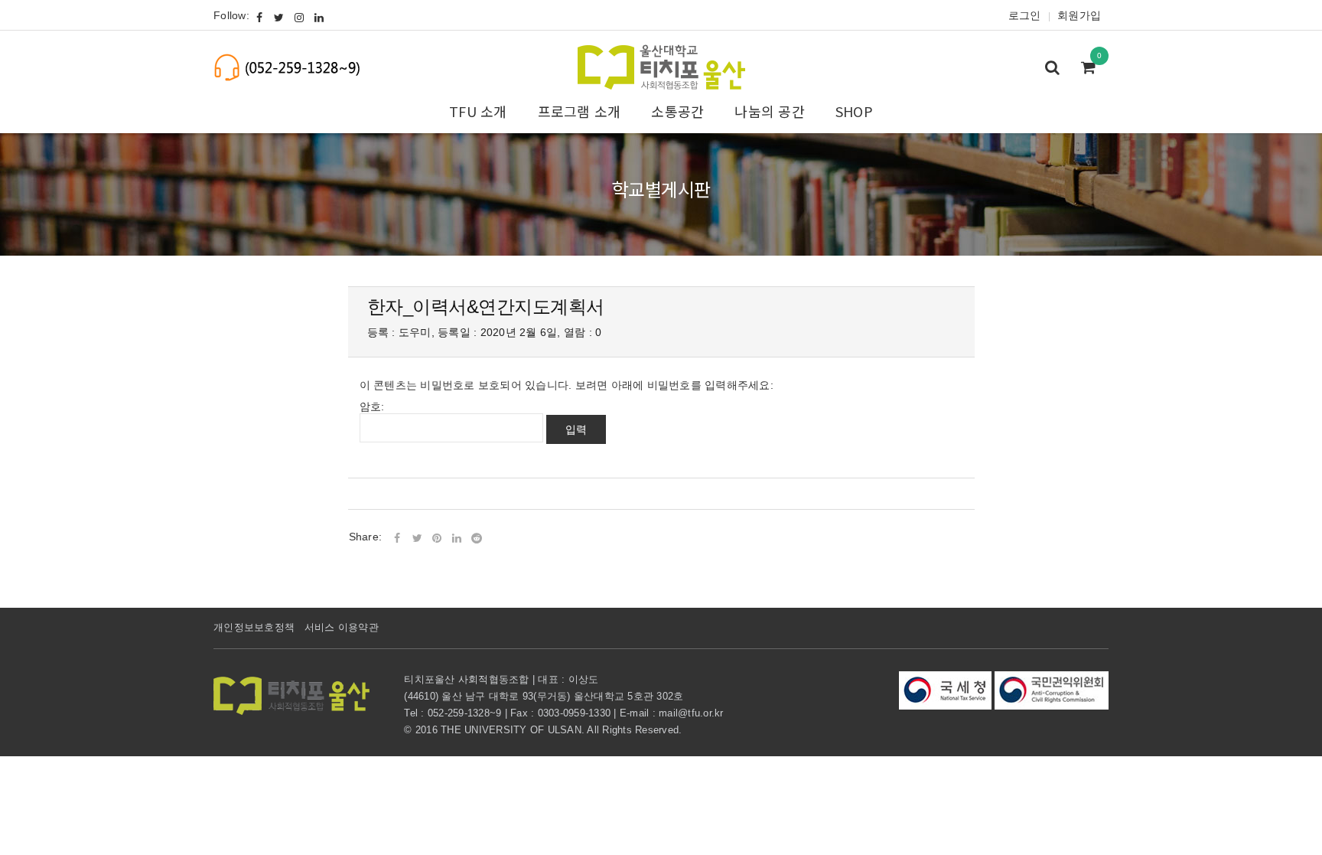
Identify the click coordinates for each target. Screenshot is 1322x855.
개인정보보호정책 (254, 627)
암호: (372, 406)
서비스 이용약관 (341, 627)
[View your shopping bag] (1092, 69)
